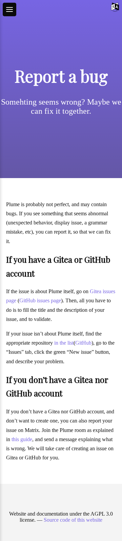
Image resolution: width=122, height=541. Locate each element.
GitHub (83, 343)
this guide (22, 439)
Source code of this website (73, 520)
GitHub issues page (40, 300)
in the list (64, 343)
